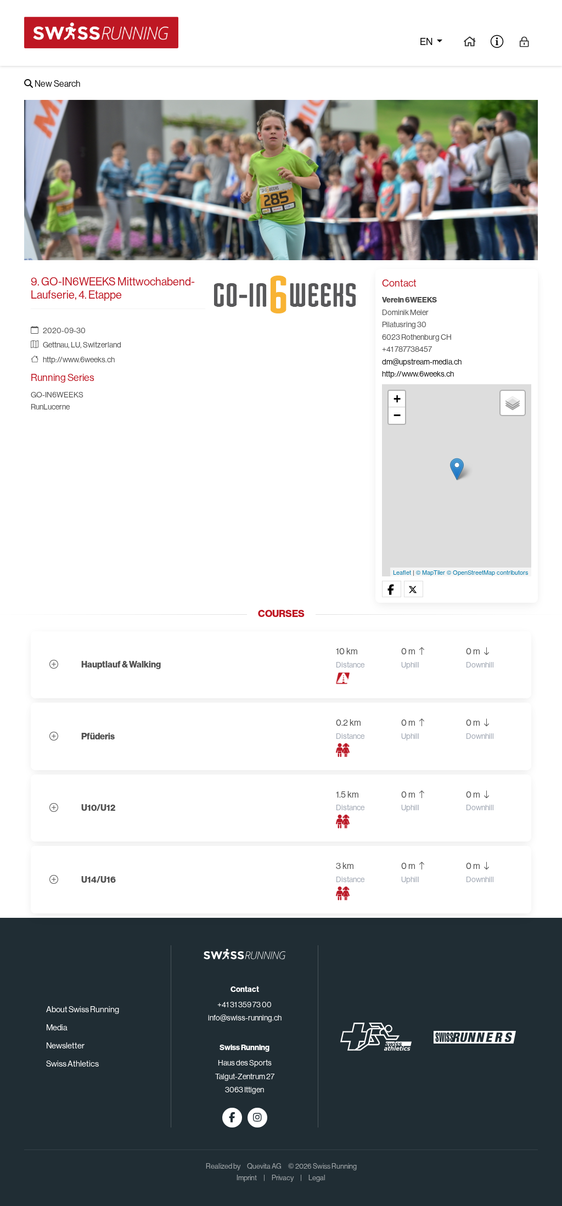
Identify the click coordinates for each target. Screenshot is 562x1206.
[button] (392, 589)
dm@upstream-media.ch (422, 361)
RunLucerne (50, 406)
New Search (56, 83)
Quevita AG (264, 1166)
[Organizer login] (524, 41)
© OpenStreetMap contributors (488, 572)
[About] (497, 41)
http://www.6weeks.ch (79, 359)
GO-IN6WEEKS (57, 394)
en (427, 41)
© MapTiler (430, 572)
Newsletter (65, 1045)
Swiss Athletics (72, 1063)
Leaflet (402, 572)
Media (57, 1027)
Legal (316, 1178)
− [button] (397, 415)
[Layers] (513, 403)
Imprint (247, 1178)
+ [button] (397, 399)
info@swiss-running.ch (245, 1017)
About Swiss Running (82, 1009)
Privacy (283, 1178)
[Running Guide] (469, 41)
